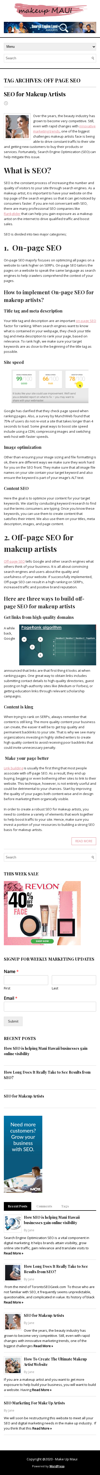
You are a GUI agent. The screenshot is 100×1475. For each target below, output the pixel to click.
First (7, 988)
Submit (13, 1021)
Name (11, 971)
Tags (65, 1206)
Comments (44, 1206)
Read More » (13, 1253)
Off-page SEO (14, 561)
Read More (83, 841)
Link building (13, 768)
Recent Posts (17, 1206)
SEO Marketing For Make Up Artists (34, 1403)
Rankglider (12, 213)
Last (55, 988)
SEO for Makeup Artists (35, 94)
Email (10, 998)
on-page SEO (86, 320)
